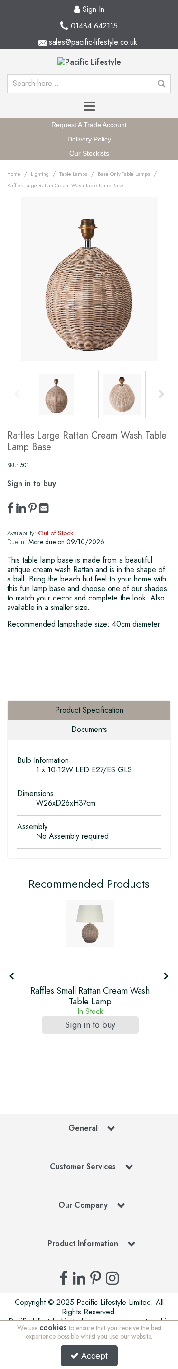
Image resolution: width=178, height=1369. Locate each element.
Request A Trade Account (89, 125)
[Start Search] (161, 83)
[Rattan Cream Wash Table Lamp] (90, 923)
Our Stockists (89, 153)
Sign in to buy (31, 483)
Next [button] (162, 394)
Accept (94, 1356)
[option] (89, 279)
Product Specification (89, 709)
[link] (10, 508)
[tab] (89, 710)
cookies (53, 1327)
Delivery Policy (89, 139)
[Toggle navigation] (89, 107)
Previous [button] (16, 394)
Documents (89, 729)
